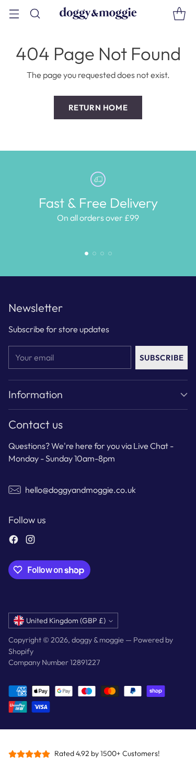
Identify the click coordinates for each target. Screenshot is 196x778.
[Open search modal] (34, 13)
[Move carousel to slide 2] (94, 253)
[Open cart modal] (179, 13)
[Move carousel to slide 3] (102, 253)
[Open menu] (14, 13)
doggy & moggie (98, 640)
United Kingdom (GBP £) (66, 620)
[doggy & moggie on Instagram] (30, 541)
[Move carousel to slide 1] (86, 253)
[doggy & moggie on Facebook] (13, 541)
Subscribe (161, 358)
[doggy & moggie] (98, 13)
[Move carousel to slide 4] (110, 253)
